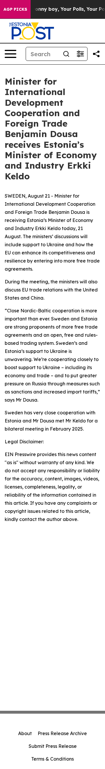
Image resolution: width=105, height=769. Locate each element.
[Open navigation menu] (10, 54)
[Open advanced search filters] (80, 54)
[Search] (66, 54)
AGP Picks (15, 9)
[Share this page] (96, 54)
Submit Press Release (53, 746)
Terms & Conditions (52, 759)
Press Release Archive (62, 733)
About (25, 733)
